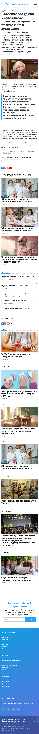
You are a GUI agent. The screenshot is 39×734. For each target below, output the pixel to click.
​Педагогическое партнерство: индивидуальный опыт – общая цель (17, 277)
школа (4, 161)
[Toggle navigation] (36, 4)
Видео (4, 649)
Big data (5, 670)
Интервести (6, 667)
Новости (5, 637)
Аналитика (5, 642)
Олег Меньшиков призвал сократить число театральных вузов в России (17, 301)
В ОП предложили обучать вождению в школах (15, 308)
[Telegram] (8, 168)
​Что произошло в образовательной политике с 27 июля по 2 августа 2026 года (19, 393)
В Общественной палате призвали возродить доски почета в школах (19, 293)
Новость (15, 11)
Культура (11, 304)
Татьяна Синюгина (26, 157)
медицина (9, 157)
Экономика (5, 663)
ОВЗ (16, 157)
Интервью (5, 644)
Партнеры (5, 686)
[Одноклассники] (5, 168)
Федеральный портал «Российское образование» (17, 153)
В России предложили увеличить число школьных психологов (18, 229)
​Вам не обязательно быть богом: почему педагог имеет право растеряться (18, 431)
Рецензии (5, 646)
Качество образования (9, 665)
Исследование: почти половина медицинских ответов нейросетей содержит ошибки (19, 259)
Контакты (5, 684)
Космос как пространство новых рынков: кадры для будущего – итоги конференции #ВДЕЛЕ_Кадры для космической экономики (18, 540)
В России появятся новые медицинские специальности (16, 200)
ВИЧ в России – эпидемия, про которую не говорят (16, 355)
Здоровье (5, 10)
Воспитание (13, 279)
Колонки (5, 639)
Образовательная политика (11, 660)
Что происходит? (14, 296)
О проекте (5, 681)
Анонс (11, 288)
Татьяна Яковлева (14, 161)
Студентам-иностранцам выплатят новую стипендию (16, 578)
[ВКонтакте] (2, 168)
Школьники (12, 310)
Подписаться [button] (30, 619)
